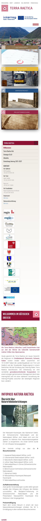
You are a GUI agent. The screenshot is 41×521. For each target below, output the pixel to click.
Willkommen (7, 147)
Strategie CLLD (7, 154)
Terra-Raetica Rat (8, 151)
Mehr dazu (6, 198)
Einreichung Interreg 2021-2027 (12, 161)
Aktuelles (6, 158)
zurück (3, 520)
